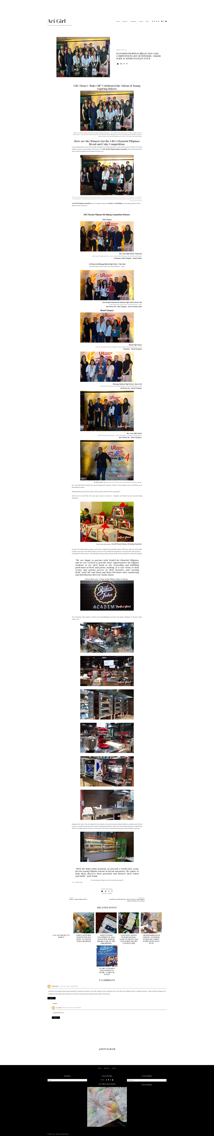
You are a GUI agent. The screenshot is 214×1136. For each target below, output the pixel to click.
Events (109, 893)
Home (118, 21)
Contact (141, 21)
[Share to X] (121, 64)
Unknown (55, 986)
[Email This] (117, 64)
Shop (147, 21)
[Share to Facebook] (124, 64)
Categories (133, 21)
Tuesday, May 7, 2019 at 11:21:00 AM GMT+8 (71, 1007)
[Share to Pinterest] (127, 64)
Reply (51, 998)
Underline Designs (64, 1134)
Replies (55, 1003)
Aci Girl (56, 21)
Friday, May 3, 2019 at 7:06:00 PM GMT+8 (69, 986)
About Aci (125, 21)
